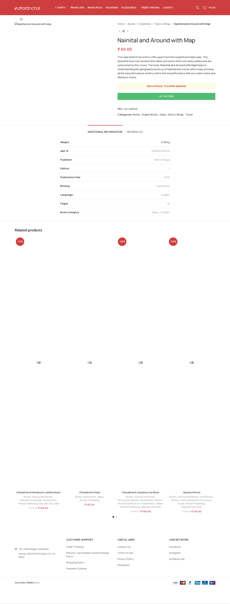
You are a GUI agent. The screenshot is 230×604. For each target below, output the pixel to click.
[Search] (197, 7)
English (165, 195)
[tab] (105, 130)
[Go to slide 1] (113, 517)
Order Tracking (75, 547)
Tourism (165, 212)
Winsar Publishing (28, 503)
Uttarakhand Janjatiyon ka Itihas (140, 492)
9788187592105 (160, 151)
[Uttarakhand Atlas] (89, 362)
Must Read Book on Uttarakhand (136, 503)
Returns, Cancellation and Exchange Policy (87, 554)
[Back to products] (124, 31)
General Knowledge (31, 500)
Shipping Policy (75, 562)
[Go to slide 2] (117, 517)
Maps (163, 114)
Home (121, 24)
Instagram (175, 553)
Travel (189, 114)
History (158, 500)
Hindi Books (49, 500)
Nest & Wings (162, 24)
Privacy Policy (126, 559)
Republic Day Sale (49, 503)
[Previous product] (120, 31)
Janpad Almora (191, 492)
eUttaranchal (177, 559)
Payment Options (76, 568)
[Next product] (128, 31)
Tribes (158, 503)
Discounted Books (42, 496)
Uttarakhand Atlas (89, 492)
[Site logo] (27, 7)
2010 (167, 177)
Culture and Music (144, 496)
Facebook (175, 547)
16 (168, 203)
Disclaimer (124, 565)
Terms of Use (125, 553)
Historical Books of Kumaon (195, 500)
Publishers (145, 24)
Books (131, 24)
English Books (150, 114)
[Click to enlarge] (21, 19)
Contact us (124, 547)
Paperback (163, 186)
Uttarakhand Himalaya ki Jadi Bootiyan (38, 492)
